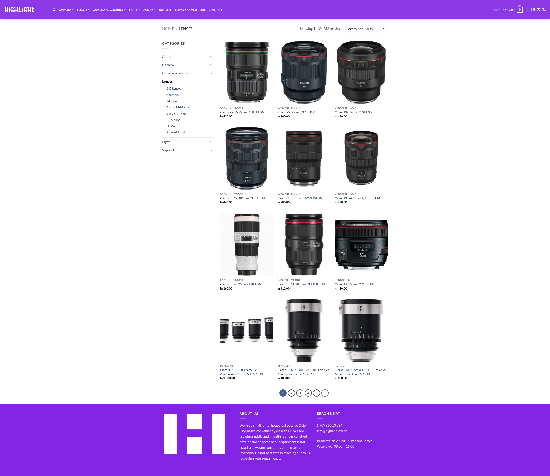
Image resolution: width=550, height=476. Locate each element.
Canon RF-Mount (177, 113)
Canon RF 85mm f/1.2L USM (354, 112)
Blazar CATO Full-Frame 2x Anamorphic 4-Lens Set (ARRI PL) (242, 372)
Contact (215, 9)
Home (168, 28)
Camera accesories (108, 9)
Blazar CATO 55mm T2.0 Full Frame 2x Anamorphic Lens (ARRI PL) (360, 372)
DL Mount (173, 120)
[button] (508, 10)
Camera (65, 9)
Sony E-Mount (175, 132)
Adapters (172, 94)
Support (165, 9)
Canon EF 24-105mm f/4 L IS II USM (301, 284)
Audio (148, 9)
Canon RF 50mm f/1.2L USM (296, 112)
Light (133, 9)
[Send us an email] (538, 10)
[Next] (325, 393)
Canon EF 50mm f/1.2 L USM (354, 284)
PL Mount (172, 126)
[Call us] (544, 10)
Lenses (82, 9)
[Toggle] (211, 56)
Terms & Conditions (190, 9)
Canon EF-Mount (177, 107)
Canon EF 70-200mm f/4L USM (241, 284)
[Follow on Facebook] (527, 10)
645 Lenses (173, 88)
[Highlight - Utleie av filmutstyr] (24, 9)
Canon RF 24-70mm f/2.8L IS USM (357, 198)
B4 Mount (173, 101)
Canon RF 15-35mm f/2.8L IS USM (300, 198)
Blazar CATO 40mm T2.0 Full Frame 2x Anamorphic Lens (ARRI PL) (303, 372)
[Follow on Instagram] (533, 10)
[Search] (54, 10)
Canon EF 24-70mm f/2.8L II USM (242, 112)
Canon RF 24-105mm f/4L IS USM (242, 198)
